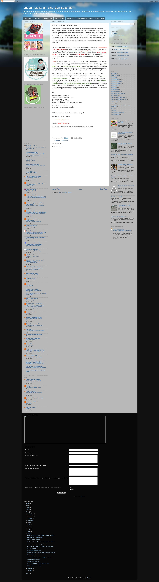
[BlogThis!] (76, 138)
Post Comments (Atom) (65, 192)
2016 (27, 507)
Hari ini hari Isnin (31, 554)
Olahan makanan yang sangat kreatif (37, 544)
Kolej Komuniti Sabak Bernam (119, 99)
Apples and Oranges (32, 298)
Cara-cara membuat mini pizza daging (35, 330)
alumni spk (114, 73)
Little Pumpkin (30, 254)
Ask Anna (29, 159)
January (30, 570)
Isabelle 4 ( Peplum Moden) (32, 256)
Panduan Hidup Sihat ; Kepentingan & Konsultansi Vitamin (34, 291)
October (30, 518)
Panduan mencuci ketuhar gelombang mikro (125, 144)
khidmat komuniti (115, 91)
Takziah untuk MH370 (116, 197)
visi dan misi (29, 403)
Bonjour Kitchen (30, 407)
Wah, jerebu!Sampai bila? (34, 550)
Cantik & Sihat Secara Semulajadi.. (36, 237)
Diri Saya (37, 18)
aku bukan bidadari (31, 195)
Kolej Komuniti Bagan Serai (118, 97)
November (30, 516)
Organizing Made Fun (32, 249)
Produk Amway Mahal (31, 179)
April (29, 531)
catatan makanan (115, 79)
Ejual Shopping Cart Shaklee (85, 18)
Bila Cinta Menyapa (31, 227)
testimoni (113, 110)
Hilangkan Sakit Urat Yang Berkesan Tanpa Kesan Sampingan (35, 268)
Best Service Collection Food (34, 398)
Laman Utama (28, 18)
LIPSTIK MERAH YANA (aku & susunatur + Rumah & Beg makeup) (36, 211)
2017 (27, 505)
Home (80, 189)
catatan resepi (114, 85)
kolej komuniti (114, 95)
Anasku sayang (115, 75)
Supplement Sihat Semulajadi (34, 349)
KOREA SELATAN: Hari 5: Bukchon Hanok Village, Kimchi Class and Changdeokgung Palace (34, 307)
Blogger (89, 577)
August (30, 522)
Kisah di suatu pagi (32, 548)
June (29, 527)
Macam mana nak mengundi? (33, 245)
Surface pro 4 (29, 285)
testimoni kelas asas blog (117, 112)
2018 (27, 503)
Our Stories (29, 284)
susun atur (114, 108)
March (29, 533)
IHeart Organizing (31, 189)
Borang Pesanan (59, 18)
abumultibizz (29, 343)
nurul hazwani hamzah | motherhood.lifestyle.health (34, 243)
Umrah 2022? (29, 185)
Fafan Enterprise (31, 391)
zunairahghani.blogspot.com (121, 49)
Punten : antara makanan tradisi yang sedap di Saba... (41, 541)
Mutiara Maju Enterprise (33, 338)
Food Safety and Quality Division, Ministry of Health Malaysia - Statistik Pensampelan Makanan (35, 362)
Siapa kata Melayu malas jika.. (119, 216)
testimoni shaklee (115, 114)
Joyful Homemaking (31, 152)
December (30, 513)
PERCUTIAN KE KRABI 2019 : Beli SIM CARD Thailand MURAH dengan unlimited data (36, 198)
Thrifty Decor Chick (31, 145)
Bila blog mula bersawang (34, 565)
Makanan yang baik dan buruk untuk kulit (38, 563)
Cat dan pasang (30, 300)
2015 (27, 509)
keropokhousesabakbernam (34, 334)
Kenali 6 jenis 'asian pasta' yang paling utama (39, 557)
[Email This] (75, 138)
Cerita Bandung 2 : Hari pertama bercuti (124, 206)
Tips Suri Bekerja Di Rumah (34, 317)
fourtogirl (28, 329)
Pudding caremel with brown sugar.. (34, 325)
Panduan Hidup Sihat (32, 355)
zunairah (115, 33)
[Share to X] (78, 138)
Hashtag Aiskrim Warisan (33, 379)
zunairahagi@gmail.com (121, 46)
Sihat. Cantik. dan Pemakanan (34, 266)
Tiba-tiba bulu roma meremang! (33, 221)
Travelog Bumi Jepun (32, 273)
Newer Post (56, 189)
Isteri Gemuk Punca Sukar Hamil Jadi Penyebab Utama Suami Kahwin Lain (35, 351)
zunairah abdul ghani (122, 52)
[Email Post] (72, 138)
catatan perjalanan (116, 83)
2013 (27, 573)
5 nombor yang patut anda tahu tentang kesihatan (40, 546)
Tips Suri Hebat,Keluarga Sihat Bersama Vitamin (34, 261)
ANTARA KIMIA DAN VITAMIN (34, 304)
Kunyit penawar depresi (33, 539)
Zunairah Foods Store (123, 55)
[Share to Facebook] (80, 138)
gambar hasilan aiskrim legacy (33, 387)
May (29, 529)
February (30, 568)
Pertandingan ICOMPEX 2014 (35, 537)
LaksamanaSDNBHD (32, 402)
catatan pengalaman (116, 81)
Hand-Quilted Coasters (31, 172)
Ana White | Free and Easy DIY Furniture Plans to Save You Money (36, 367)
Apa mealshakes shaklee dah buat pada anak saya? (125, 165)
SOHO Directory (30, 278)
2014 (27, 512)
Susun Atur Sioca (31, 231)
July (29, 524)
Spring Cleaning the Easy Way (33, 250)
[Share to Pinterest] (81, 138)
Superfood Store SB (118, 229)
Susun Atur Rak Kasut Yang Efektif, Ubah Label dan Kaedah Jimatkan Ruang (36, 233)
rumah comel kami (31, 312)
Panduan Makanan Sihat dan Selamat (47, 7)
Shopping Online (47, 18)
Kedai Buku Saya (123, 58)
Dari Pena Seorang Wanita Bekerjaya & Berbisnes (33, 177)
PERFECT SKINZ (30, 280)
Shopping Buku (99, 18)
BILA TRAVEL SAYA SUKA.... (33, 262)
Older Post (103, 189)
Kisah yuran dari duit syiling (118, 93)
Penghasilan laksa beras (33, 559)
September (31, 520)
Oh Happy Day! (30, 171)
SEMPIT (28, 313)
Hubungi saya (70, 18)
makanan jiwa (114, 101)
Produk (28, 408)
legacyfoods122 (30, 386)
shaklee (113, 103)
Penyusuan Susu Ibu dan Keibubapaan (33, 219)
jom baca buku (115, 89)
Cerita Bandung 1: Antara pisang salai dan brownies (40, 535)
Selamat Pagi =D (30, 345)
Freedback (83, 496)
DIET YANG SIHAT (30, 339)
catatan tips (65, 140)
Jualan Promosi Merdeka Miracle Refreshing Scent (34, 319)
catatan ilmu (58, 140)
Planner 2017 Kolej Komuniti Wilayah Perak (125, 133)
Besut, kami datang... (32, 225)
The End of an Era (30, 160)
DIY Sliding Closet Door (32, 191)
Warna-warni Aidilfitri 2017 (32, 274)
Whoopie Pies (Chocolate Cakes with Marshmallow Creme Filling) (35, 154)
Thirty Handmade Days (32, 164)
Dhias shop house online (33, 324)
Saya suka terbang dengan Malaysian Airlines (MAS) (41, 552)
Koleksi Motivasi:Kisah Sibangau (34, 357)
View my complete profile (117, 35)
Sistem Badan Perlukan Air (32, 239)
